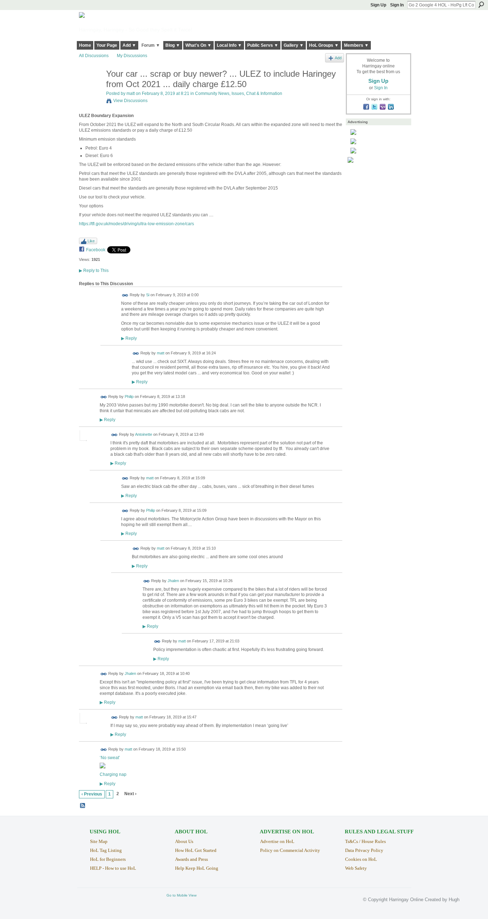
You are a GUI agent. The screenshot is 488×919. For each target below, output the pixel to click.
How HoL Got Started (195, 850)
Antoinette (143, 435)
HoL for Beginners (108, 859)
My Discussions (132, 55)
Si (147, 295)
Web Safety (356, 868)
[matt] (90, 89)
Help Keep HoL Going (196, 868)
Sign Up (378, 4)
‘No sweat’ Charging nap (113, 766)
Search (481, 4)
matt (130, 93)
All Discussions (94, 55)
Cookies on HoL (361, 859)
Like (91, 241)
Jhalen (173, 581)
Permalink (125, 295)
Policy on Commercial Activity (290, 850)
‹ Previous (91, 794)
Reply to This (94, 270)
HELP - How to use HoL (113, 868)
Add (338, 58)
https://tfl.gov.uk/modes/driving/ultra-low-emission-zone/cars (136, 223)
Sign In (397, 4)
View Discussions (130, 100)
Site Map (99, 841)
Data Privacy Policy (364, 850)
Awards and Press (191, 859)
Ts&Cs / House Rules (365, 841)
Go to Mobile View (181, 895)
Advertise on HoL (277, 841)
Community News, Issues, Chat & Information (238, 93)
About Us (184, 841)
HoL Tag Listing (106, 850)
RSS (83, 806)
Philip (129, 396)
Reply (129, 338)
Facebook (95, 249)
